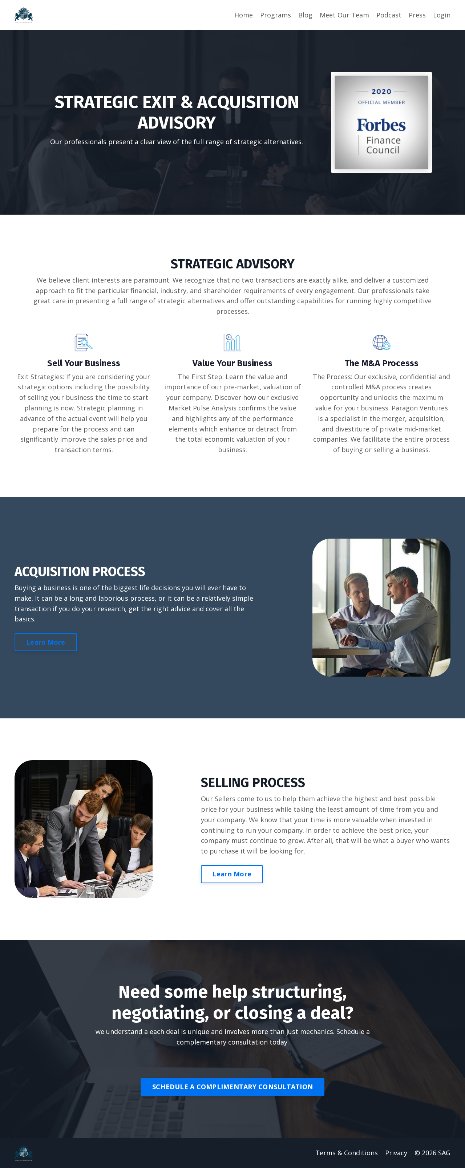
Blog (305, 15)
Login (441, 15)
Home (243, 15)
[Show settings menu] (436, 211)
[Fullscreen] (455, 211)
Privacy (396, 1152)
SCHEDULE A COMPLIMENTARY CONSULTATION (232, 1086)
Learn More (45, 642)
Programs (275, 15)
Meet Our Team (344, 15)
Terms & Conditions (346, 1152)
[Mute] (417, 211)
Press (417, 15)
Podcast (388, 15)
